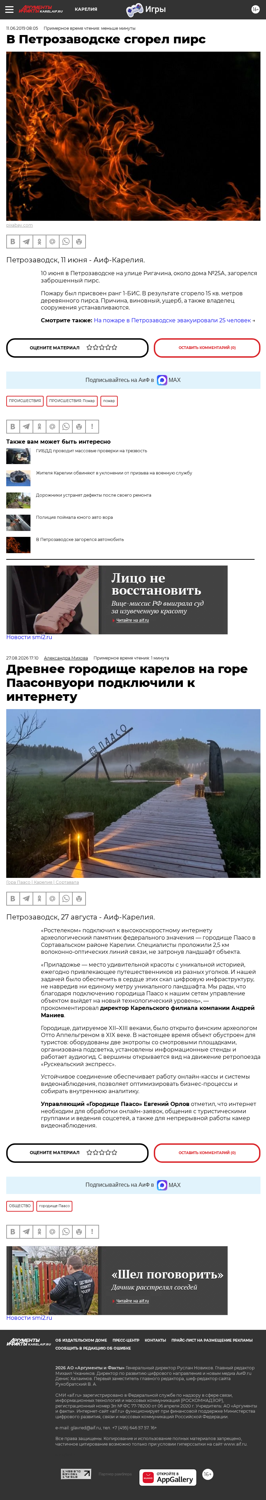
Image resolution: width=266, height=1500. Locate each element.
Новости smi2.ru (29, 637)
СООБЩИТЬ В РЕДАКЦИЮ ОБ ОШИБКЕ (93, 1348)
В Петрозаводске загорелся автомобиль (80, 539)
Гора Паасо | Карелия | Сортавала (42, 882)
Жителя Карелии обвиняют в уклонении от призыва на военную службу (114, 473)
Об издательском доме (81, 1340)
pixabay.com (19, 225)
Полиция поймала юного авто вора (74, 517)
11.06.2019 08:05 (22, 28)
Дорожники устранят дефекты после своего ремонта (93, 495)
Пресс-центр (126, 1340)
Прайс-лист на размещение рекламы (211, 1340)
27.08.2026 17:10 (22, 658)
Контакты (155, 1340)
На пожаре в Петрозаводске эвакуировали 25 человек (172, 320)
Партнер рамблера (115, 1474)
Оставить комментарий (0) (207, 348)
